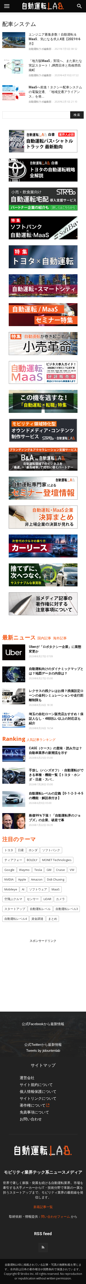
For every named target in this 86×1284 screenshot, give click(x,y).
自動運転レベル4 (15, 919)
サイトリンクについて (38, 1098)
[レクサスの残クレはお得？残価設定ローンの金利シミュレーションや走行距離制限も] (13, 696)
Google (9, 870)
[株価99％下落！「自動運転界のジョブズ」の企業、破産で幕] (13, 821)
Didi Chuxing (55, 879)
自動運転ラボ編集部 (40, 48)
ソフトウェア (38, 889)
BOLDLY (32, 860)
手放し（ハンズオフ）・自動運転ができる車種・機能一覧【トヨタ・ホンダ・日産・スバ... (56, 774)
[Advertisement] (43, 972)
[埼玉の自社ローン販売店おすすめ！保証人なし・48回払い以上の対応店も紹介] (13, 719)
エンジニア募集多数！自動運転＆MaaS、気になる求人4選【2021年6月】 (54, 39)
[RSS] (43, 1247)
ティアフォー (13, 860)
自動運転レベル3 (66, 909)
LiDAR (47, 899)
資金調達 (37, 919)
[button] (79, 6)
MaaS (56, 889)
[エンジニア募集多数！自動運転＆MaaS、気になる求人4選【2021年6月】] (13, 40)
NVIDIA (9, 879)
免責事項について (34, 1112)
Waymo (24, 870)
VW (72, 870)
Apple (22, 879)
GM (49, 870)
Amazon (36, 879)
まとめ (52, 919)
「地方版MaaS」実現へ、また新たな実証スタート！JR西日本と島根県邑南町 (55, 65)
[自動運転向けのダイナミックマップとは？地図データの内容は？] (13, 674)
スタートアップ (14, 909)
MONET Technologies (57, 860)
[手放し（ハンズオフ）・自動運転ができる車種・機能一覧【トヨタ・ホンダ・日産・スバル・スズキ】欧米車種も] (13, 776)
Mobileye (10, 889)
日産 (21, 850)
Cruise (60, 870)
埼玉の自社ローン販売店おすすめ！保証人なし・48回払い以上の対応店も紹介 (56, 718)
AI (23, 889)
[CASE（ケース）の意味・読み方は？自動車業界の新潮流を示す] (13, 754)
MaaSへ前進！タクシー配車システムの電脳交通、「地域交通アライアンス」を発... (55, 91)
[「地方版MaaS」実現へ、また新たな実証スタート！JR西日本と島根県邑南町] (13, 66)
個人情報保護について (38, 1092)
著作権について (32, 1105)
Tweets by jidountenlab (43, 1050)
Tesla (38, 870)
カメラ (60, 899)
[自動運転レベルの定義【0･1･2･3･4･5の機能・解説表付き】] (13, 799)
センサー (33, 899)
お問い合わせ (31, 1119)
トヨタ (8, 850)
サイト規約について (36, 1085)
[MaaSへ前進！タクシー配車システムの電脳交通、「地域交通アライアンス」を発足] (13, 93)
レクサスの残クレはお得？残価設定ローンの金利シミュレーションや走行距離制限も (56, 695)
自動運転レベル (40, 909)
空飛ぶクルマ (13, 899)
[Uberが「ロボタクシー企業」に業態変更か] (13, 652)
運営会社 (27, 1078)
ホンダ (33, 850)
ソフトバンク (51, 850)
